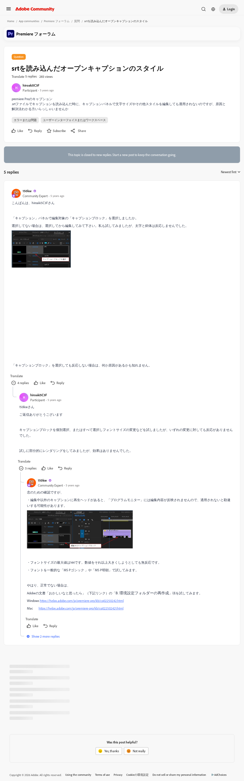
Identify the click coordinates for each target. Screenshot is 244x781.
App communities (29, 21)
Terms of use (102, 774)
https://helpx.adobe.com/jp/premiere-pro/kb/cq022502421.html (81, 608)
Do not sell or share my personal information (179, 774)
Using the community (78, 774)
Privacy (118, 774)
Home (10, 21)
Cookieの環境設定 (137, 774)
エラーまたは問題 (25, 120)
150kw (27, 191)
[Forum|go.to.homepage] (35, 9)
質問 (77, 21)
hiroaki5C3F (31, 85)
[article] (121, 287)
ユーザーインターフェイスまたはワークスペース (74, 120)
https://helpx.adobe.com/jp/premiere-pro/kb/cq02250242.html (82, 601)
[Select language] (213, 9)
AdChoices (220, 774)
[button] (8, 10)
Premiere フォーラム (57, 21)
